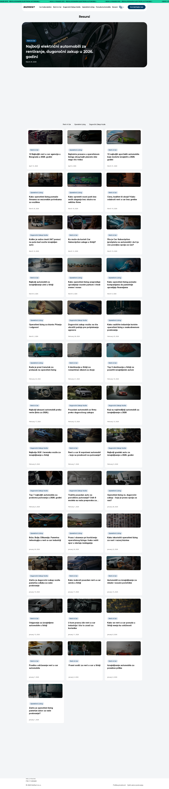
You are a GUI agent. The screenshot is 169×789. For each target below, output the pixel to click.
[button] (122, 7)
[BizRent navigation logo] (29, 7)
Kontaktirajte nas (136, 7)
